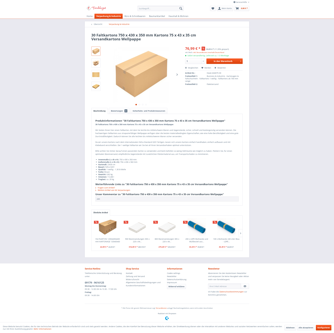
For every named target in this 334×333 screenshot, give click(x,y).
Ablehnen (290, 327)
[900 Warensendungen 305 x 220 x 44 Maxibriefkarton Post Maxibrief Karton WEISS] (137, 227)
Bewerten (221, 68)
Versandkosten (161, 308)
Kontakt (129, 273)
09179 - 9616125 (94, 282)
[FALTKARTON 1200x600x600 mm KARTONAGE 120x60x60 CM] (107, 227)
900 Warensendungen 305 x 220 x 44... (137, 240)
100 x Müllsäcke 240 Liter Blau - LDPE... (226, 240)
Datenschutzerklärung (176, 279)
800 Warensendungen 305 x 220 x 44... (167, 240)
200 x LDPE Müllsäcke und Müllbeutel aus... (196, 240)
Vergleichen (192, 68)
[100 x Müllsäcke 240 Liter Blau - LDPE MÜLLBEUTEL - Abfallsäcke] (226, 227)
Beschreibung (99, 111)
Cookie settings (173, 273)
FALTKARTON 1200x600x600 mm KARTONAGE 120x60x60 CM (107, 240)
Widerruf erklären (176, 286)
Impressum (172, 282)
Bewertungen (118, 111)
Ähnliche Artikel (100, 212)
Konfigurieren (323, 327)
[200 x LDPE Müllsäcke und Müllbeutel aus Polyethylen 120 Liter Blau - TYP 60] (196, 227)
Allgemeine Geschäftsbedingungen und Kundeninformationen (143, 284)
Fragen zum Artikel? (106, 187)
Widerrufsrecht (132, 279)
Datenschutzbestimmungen (231, 291)
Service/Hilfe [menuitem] (241, 2)
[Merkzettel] (213, 8)
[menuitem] (161, 8)
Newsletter (172, 276)
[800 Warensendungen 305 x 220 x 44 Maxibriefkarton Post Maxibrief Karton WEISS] (167, 227)
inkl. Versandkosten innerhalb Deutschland (208, 52)
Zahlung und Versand (135, 276)
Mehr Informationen (42, 329)
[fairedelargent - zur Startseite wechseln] (96, 9)
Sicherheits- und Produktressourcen (149, 111)
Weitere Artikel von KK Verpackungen (113, 190)
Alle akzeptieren (306, 327)
